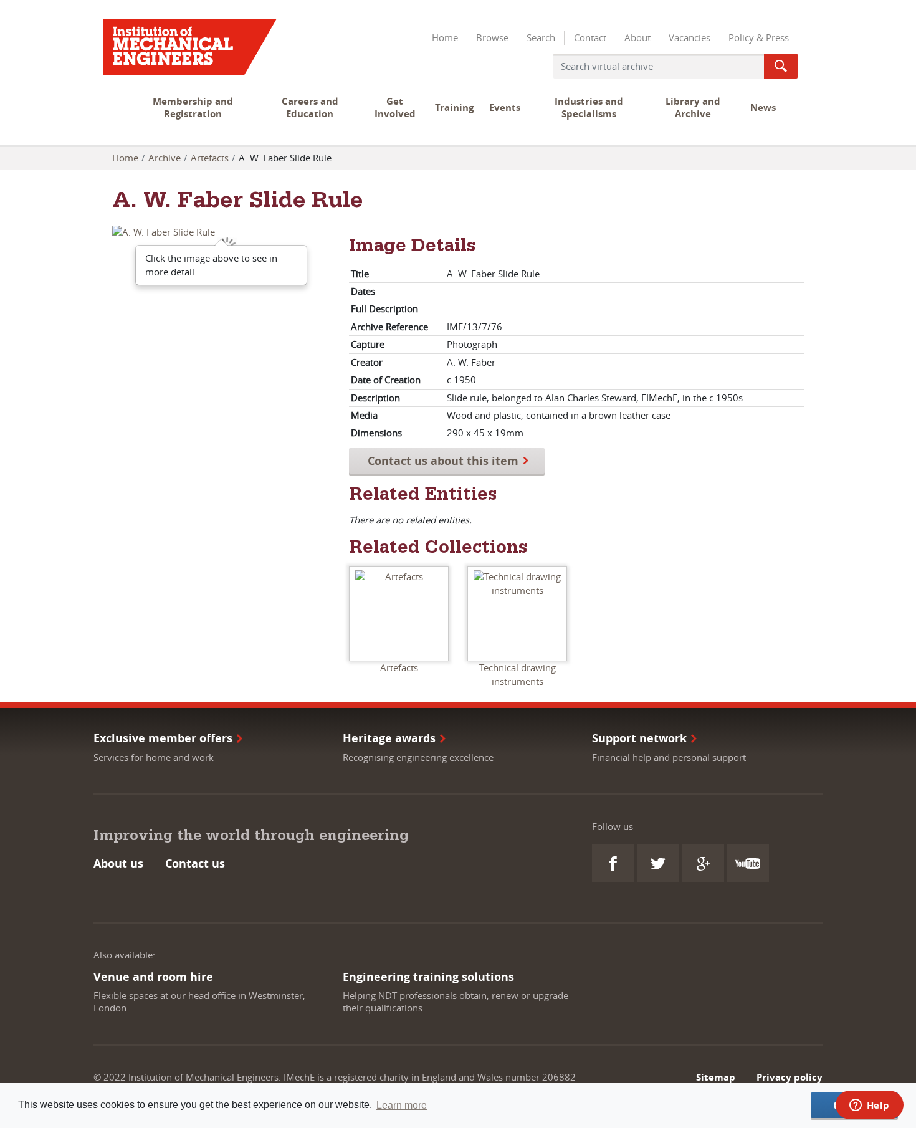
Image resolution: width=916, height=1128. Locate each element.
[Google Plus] (703, 863)
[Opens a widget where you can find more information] (869, 1106)
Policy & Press (758, 37)
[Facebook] (613, 863)
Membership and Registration (193, 107)
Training (454, 107)
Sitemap (715, 1077)
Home (445, 37)
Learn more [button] (401, 1105)
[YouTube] (748, 863)
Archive (164, 157)
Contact (590, 37)
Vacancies (689, 37)
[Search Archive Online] (781, 66)
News (763, 107)
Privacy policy (789, 1077)
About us (118, 863)
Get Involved (395, 107)
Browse (492, 37)
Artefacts (210, 157)
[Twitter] (658, 863)
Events (504, 107)
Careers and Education (310, 107)
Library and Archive (693, 107)
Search (541, 37)
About (637, 37)
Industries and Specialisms (589, 107)
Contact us (195, 863)
